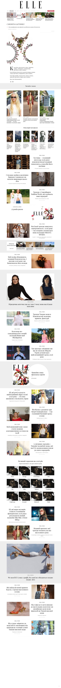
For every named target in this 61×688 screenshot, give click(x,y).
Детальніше (33, 378)
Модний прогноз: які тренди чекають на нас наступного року (30, 120)
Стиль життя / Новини (17, 206)
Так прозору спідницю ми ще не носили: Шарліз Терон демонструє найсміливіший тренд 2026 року (42, 352)
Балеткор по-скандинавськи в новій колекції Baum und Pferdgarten (17, 334)
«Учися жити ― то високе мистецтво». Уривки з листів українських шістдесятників (43, 146)
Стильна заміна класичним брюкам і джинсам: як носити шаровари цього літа (17, 178)
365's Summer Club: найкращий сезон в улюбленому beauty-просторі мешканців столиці (47, 120)
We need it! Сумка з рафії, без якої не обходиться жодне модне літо (30, 578)
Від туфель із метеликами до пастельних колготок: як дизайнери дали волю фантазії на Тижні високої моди (42, 609)
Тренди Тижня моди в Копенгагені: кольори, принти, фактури (42, 316)
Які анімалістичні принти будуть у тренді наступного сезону (17, 589)
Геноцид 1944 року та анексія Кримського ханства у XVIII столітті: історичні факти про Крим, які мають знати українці (18, 148)
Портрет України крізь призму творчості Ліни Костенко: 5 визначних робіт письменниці (34, 147)
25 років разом (17, 209)
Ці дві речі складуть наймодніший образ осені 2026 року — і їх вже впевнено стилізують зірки (14, 120)
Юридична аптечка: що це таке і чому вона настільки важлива (30, 305)
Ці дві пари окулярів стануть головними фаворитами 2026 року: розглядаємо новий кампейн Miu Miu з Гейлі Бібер (17, 514)
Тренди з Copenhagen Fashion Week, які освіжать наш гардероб (42, 194)
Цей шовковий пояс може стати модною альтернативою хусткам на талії (17, 430)
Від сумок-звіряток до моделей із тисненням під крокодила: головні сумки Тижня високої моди (17, 626)
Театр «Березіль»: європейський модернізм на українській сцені (9, 146)
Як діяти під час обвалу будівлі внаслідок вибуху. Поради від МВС (51, 146)
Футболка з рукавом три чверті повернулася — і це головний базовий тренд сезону (42, 412)
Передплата (51, 10)
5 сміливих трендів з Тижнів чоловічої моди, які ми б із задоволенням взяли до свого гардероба (42, 447)
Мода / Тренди (42, 155)
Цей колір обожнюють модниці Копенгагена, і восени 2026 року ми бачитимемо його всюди (17, 260)
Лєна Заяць (43, 200)
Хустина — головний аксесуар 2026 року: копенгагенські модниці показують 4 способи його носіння (42, 162)
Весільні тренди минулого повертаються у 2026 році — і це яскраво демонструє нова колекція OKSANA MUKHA (42, 230)
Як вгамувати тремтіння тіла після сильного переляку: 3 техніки (26, 146)
